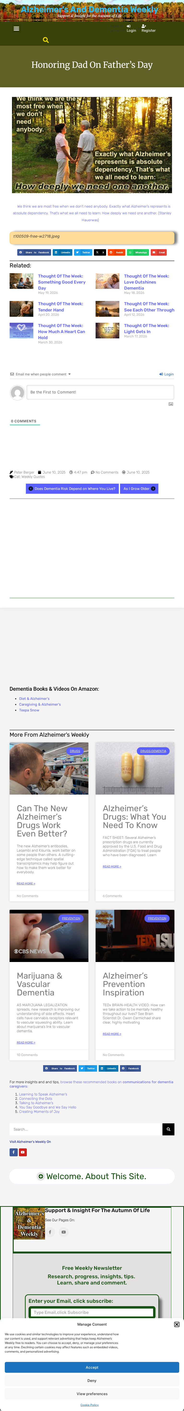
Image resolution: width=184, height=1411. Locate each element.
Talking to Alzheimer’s (36, 1103)
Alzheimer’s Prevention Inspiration (125, 984)
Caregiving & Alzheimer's (40, 704)
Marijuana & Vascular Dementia (39, 984)
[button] (176, 1324)
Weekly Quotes (33, 477)
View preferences (92, 1394)
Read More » (26, 883)
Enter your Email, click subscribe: (71, 1301)
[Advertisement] (92, 548)
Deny (92, 1380)
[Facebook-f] (14, 1152)
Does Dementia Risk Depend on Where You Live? (75, 489)
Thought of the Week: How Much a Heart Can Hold (61, 331)
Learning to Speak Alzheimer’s (43, 1094)
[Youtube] (23, 1152)
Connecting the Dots (35, 1098)
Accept (92, 1367)
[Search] (168, 1129)
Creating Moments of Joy (39, 1111)
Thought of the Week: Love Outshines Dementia (146, 282)
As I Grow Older (137, 489)
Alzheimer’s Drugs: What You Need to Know (134, 816)
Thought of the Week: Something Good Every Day (62, 282)
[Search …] (46, 40)
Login (168, 374)
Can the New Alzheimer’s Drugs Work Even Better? (42, 821)
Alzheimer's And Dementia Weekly (89, 9)
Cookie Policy (89, 1405)
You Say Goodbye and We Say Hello (47, 1107)
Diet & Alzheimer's (34, 698)
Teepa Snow (29, 710)
